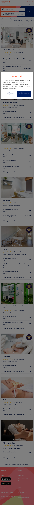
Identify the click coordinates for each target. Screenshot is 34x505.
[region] (17, 85)
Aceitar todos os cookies (24, 94)
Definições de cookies (9, 94)
